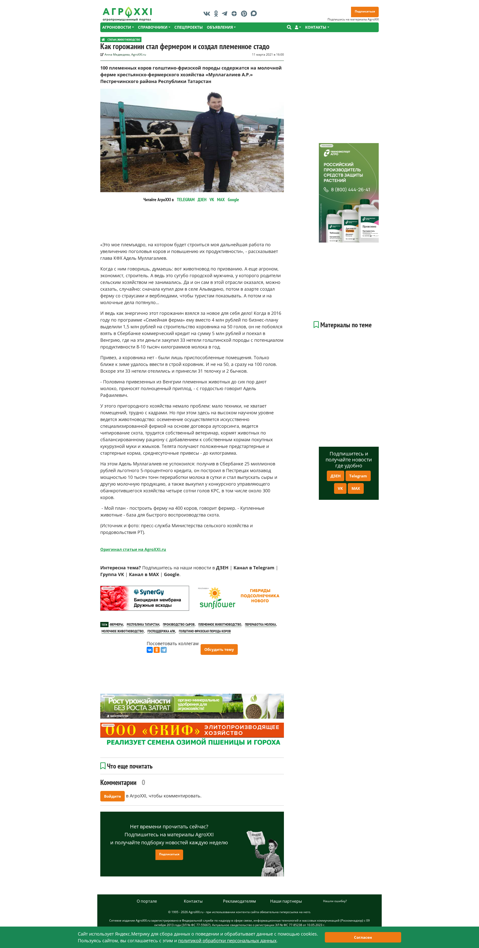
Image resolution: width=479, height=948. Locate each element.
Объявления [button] (220, 27)
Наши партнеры (286, 901)
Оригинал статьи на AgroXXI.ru (133, 549)
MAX (221, 199)
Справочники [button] (152, 27)
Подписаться (365, 11)
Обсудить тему (219, 649)
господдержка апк (161, 631)
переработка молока (260, 624)
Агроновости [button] (116, 27)
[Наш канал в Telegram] (226, 13)
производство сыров (179, 624)
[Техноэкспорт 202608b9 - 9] (349, 193)
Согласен (363, 937)
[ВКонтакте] (150, 650)
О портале (147, 901)
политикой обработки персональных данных (227, 941)
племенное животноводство (219, 624)
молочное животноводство (123, 631)
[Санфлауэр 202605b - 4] (239, 598)
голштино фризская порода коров (205, 631)
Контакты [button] (315, 27)
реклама (108, 588)
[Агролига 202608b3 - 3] (144, 598)
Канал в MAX (144, 574)
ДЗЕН (202, 199)
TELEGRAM (186, 199)
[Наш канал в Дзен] (235, 13)
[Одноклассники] (157, 650)
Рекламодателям (239, 901)
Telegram (358, 475)
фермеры (116, 624)
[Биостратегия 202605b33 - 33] (192, 706)
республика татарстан (143, 624)
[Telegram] (164, 650)
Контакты (193, 901)
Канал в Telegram (254, 568)
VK (212, 199)
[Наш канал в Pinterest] (245, 13)
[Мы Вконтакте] (208, 13)
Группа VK (112, 574)
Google (233, 199)
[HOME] (103, 39)
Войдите (112, 796)
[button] (298, 27)
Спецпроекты (188, 27)
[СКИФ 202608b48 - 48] (192, 735)
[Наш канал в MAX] (255, 13)
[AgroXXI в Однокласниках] (217, 13)
